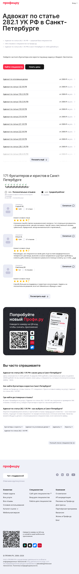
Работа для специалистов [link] (40, 501)
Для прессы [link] (61, 505)
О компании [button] (61, 493)
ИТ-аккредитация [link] (63, 497)
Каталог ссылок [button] (9, 509)
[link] (13, 66)
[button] (68, 206)
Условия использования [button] (13, 505)
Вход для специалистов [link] (39, 497)
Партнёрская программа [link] (66, 509)
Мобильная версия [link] (11, 512)
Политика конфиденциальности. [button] (25, 566)
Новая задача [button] (9, 493)
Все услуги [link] (7, 497)
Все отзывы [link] (8, 501)
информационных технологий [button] (14, 561)
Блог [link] (58, 520)
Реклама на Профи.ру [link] (65, 501)
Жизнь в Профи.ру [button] (63, 516)
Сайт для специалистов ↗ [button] (40, 493)
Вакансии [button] (60, 512)
